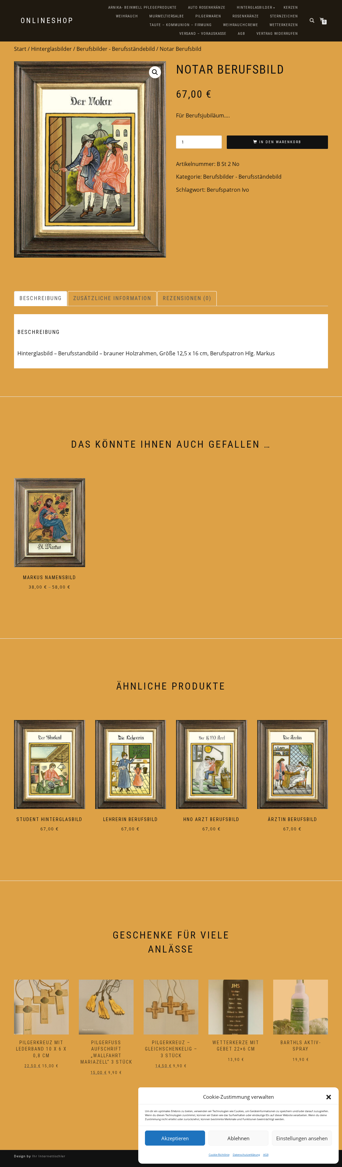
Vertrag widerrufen (277, 33)
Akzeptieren (175, 1138)
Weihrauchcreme (240, 25)
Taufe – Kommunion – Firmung (181, 25)
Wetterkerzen (284, 25)
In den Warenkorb (280, 142)
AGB (266, 1154)
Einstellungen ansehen (302, 1138)
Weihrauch (127, 16)
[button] (328, 1097)
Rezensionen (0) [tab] (187, 298)
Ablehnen (238, 1138)
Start (20, 49)
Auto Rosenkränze (206, 7)
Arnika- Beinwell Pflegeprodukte (142, 7)
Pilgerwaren (208, 16)
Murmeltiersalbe (166, 16)
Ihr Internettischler (48, 1156)
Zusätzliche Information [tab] (112, 298)
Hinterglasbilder (254, 7)
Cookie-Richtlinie (219, 1154)
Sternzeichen (284, 16)
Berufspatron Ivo (228, 189)
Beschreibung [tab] (40, 298)
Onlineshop (47, 21)
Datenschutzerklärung (246, 1154)
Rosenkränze (245, 16)
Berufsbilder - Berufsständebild (115, 49)
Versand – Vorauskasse (202, 33)
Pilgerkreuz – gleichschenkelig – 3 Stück (106, 1049)
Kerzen (291, 7)
